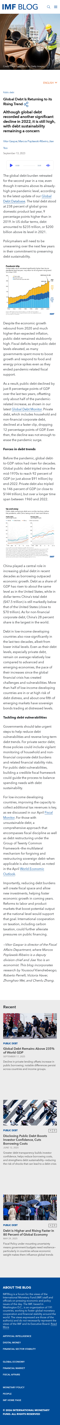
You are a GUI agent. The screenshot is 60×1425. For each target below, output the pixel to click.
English (48, 83)
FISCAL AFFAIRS (11, 1374)
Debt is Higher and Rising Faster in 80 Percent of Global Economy (28, 1233)
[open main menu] (56, 7)
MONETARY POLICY (13, 1387)
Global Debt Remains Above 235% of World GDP (29, 1051)
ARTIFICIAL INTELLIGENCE (17, 1336)
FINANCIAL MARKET (14, 1368)
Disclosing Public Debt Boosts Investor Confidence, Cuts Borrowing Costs (25, 1140)
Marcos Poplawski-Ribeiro (33, 141)
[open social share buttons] (26, 104)
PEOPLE (7, 1394)
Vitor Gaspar (10, 141)
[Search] (49, 7)
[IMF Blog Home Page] (20, 6)
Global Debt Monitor (27, 409)
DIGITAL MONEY (12, 1342)
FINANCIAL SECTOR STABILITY (19, 1349)
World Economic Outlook (23, 871)
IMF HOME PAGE (12, 1400)
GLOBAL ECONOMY (14, 1362)
